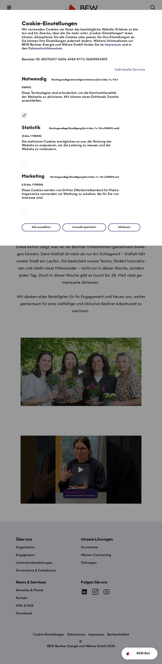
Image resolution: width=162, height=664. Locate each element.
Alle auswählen (41, 227)
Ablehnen (124, 227)
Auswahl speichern (84, 227)
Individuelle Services (130, 69)
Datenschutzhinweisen (45, 48)
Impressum (113, 44)
